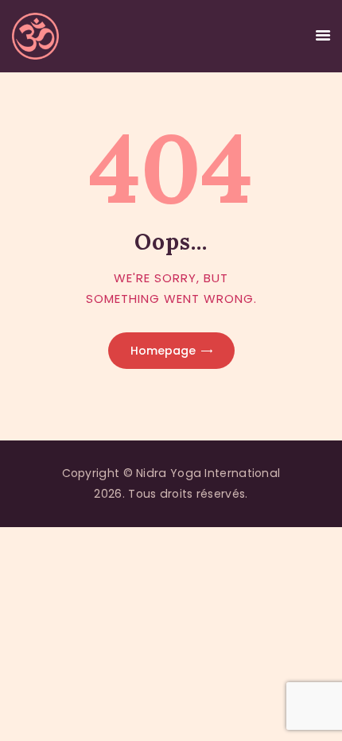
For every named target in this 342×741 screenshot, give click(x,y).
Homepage (163, 351)
